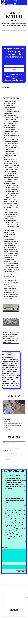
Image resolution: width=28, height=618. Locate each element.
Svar (25, 491)
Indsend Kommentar (21, 571)
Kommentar (5, 547)
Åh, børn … (7, 419)
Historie (8, 25)
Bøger (14, 610)
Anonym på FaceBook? (11, 449)
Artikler (13, 23)
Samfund (13, 25)
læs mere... (7, 429)
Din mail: (6, 63)
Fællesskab (18, 23)
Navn (3, 564)
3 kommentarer (21, 25)
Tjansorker (7, 355)
